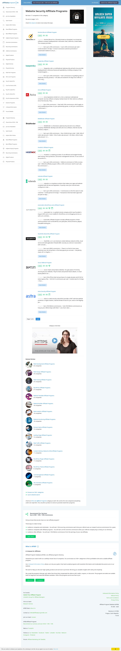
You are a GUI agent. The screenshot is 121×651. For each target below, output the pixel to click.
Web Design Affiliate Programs (42, 372)
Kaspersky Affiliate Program (46, 61)
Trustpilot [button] (40, 580)
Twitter (47, 633)
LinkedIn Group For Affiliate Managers (34, 597)
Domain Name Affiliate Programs (43, 427)
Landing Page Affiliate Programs (43, 435)
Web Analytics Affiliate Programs (43, 411)
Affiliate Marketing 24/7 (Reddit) (36, 639)
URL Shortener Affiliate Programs (43, 482)
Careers (34, 617)
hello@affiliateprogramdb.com (38, 612)
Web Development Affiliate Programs (44, 364)
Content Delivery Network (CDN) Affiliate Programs (48, 451)
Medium (64, 633)
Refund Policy (115, 595)
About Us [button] (30, 580)
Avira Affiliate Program (44, 90)
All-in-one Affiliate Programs (39, 501)
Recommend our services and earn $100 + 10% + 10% (38, 624)
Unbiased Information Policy (36, 564)
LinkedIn (52, 633)
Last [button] (38, 319)
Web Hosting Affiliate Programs (42, 380)
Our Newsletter (33, 633)
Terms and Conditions (112, 598)
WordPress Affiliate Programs (42, 387)
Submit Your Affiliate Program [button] (109, 2)
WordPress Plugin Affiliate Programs (44, 459)
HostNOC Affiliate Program (45, 147)
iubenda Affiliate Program (45, 176)
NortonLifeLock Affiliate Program (47, 32)
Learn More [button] (30, 536)
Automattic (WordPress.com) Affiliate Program (51, 205)
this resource (32, 23)
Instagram (26, 635)
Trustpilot (31, 628)
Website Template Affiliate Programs (44, 395)
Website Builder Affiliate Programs (43, 403)
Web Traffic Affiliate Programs (42, 443)
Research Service (28, 604)
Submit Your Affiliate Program (32, 595)
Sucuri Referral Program (45, 262)
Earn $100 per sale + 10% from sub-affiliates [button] (45, 2)
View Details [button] (42, 55)
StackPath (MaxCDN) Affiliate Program (49, 234)
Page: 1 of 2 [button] (30, 319)
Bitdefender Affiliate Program (46, 118)
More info (56, 649)
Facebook (41, 633)
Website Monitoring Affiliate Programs (44, 419)
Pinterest (32, 635)
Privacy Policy (115, 600)
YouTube (58, 633)
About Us (32, 608)
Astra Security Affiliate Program (47, 291)
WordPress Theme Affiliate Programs (44, 467)
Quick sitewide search (33, 495)
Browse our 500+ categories (35, 492)
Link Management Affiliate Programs (44, 475)
